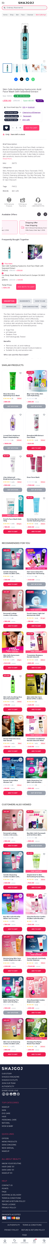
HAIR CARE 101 (8, 1167)
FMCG (14, 186)
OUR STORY (7, 1074)
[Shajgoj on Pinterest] (18, 1094)
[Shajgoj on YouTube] (11, 1094)
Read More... (8, 159)
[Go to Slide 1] (7, 68)
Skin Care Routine (30, 306)
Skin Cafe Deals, (30, 178)
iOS (23, 107)
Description (9, 301)
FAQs (44, 306)
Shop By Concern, (10, 173)
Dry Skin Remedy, (34, 175)
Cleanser (30, 15)
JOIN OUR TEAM (8, 1083)
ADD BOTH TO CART (26, 287)
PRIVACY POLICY (9, 1208)
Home (5, 15)
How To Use (40, 301)
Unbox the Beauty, (16, 178)
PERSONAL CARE (9, 1120)
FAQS (4, 1192)
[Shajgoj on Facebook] (3, 1094)
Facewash (27, 116)
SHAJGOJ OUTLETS (10, 1080)
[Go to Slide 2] (16, 68)
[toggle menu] (3, 2)
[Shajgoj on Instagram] (14, 1094)
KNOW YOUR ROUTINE (11, 1163)
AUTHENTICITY (8, 1086)
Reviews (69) (11, 306)
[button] (24, 41)
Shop (11, 15)
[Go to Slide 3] (26, 68)
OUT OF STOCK (12, 406)
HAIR (4, 1117)
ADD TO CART (31, 128)
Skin (17, 15)
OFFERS (5, 1138)
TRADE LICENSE (8, 1204)
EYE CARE (6, 1113)
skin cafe (26, 120)
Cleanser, (21, 173)
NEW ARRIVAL (8, 1148)
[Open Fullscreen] (44, 61)
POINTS (5, 1189)
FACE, (40, 171)
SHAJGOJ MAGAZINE (10, 1077)
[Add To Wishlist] (6, 128)
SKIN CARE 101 (8, 1170)
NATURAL (6, 1123)
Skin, (5, 171)
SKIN (4, 1110)
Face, (27, 171)
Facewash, (34, 171)
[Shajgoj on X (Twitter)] (7, 1094)
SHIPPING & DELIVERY (11, 1195)
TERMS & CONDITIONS (11, 1198)
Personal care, (12, 171)
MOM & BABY (7, 1126)
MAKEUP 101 (7, 1173)
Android (31, 107)
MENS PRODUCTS (9, 1142)
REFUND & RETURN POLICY (13, 1201)
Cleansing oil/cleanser (31, 112)
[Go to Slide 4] (35, 68)
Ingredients (25, 301)
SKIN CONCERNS (9, 1145)
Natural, (21, 171)
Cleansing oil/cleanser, (18, 175)
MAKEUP (5, 1107)
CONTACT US (7, 1185)
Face (23, 15)
